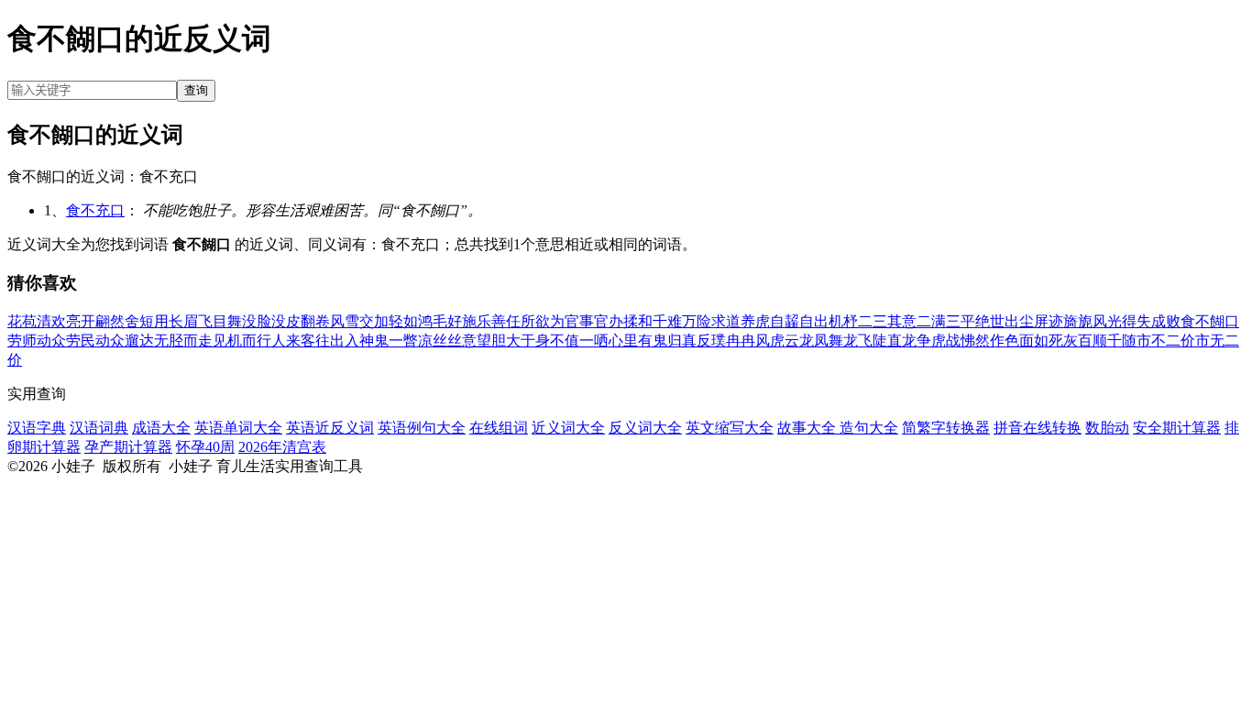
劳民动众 (95, 340)
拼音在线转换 (1038, 427)
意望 (476, 340)
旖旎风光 (1092, 321)
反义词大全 (645, 427)
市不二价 (1166, 340)
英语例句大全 (422, 427)
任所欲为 (535, 321)
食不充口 (95, 210)
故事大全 (808, 427)
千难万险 (682, 321)
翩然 (110, 321)
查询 (196, 90)
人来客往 (300, 340)
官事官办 (594, 321)
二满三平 (946, 321)
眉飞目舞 (212, 321)
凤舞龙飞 (843, 340)
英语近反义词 (330, 427)
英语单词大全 (238, 427)
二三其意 (887, 321)
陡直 (887, 340)
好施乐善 (476, 321)
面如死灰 (1048, 340)
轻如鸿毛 (418, 321)
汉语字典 (36, 427)
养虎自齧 (770, 321)
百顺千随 (1107, 340)
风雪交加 (359, 321)
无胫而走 (183, 340)
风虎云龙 (784, 340)
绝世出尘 (1004, 321)
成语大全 (161, 427)
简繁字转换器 (946, 427)
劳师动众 (36, 340)
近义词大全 (568, 427)
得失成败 (1151, 321)
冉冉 (740, 340)
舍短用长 (154, 321)
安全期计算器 (1177, 427)
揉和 (638, 321)
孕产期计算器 (128, 447)
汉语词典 (99, 427)
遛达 (139, 340)
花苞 (22, 321)
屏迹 (1048, 321)
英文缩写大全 (730, 427)
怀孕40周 (205, 447)
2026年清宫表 (282, 447)
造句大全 (869, 427)
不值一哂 (579, 340)
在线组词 (498, 427)
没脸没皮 (271, 321)
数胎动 (1107, 427)
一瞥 (403, 340)
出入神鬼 (359, 340)
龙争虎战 (931, 340)
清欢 (51, 321)
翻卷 (315, 321)
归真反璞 (696, 340)
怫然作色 (990, 340)
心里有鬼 (638, 340)
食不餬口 (1210, 321)
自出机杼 (828, 321)
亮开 (80, 321)
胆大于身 (520, 340)
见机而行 (242, 340)
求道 (726, 321)
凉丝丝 (440, 340)
